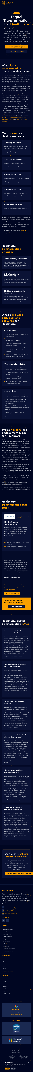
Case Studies (6, 979)
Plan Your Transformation (15, 606)
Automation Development (9, 948)
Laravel (4, 959)
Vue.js (4, 964)
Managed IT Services (8, 939)
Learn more (15, 1065)
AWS (4, 966)
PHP (4, 961)
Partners (5, 986)
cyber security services (15, 232)
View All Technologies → (9, 971)
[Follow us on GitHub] (7, 920)
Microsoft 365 (6, 946)
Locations (5, 981)
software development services (10, 117)
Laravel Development (8, 931)
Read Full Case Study (11, 593)
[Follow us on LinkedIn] (3, 920)
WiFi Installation (6, 941)
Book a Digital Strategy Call (16, 47)
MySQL (4, 968)
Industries (5, 984)
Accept (7, 1068)
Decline (13, 1068)
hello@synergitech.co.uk (11, 913)
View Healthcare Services (16, 51)
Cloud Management (7, 936)
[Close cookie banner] (28, 1062)
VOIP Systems (6, 944)
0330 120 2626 (9, 910)
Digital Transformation (8, 951)
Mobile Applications (7, 934)
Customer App (6, 993)
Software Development (8, 929)
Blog (4, 991)
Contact (5, 996)
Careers (5, 988)
